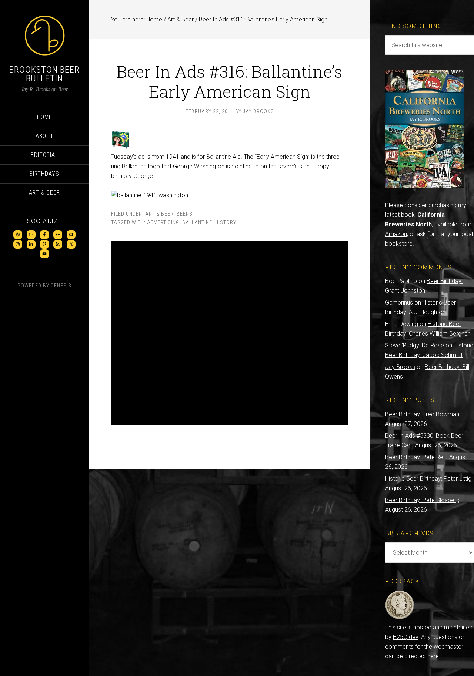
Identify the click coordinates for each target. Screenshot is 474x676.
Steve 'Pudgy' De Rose (414, 345)
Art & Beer (159, 214)
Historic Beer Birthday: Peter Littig (428, 478)
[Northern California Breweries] (424, 185)
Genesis (61, 286)
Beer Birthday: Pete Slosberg (422, 500)
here (433, 656)
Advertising (163, 222)
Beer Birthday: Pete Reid (416, 457)
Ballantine (197, 222)
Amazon (396, 234)
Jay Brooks (400, 366)
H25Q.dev (405, 636)
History (225, 222)
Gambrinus (399, 302)
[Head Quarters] (399, 617)
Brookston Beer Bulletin (44, 74)
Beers (185, 214)
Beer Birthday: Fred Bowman (422, 414)
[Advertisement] (229, 333)
